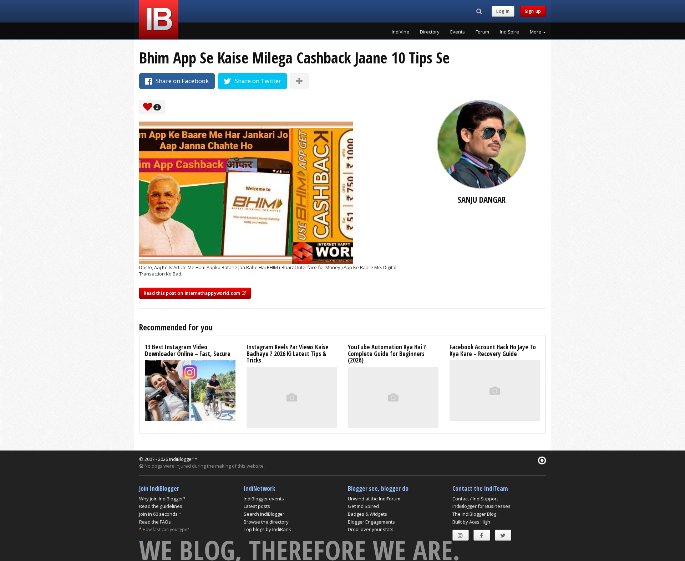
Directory (430, 32)
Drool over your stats (371, 529)
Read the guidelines (160, 506)
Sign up (533, 11)
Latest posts (257, 506)
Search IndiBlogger (264, 514)
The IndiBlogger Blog (474, 514)
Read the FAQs (155, 522)
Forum (482, 32)
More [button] (536, 32)
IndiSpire (509, 32)
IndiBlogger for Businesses (481, 506)
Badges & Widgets (367, 514)
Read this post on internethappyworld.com (193, 293)
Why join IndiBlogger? (162, 498)
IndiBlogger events (264, 498)
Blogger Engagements (371, 522)
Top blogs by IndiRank (267, 529)
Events (457, 32)
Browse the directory (266, 522)
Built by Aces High (471, 522)
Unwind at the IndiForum (374, 498)
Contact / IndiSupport (475, 498)
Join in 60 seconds (158, 514)
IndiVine (400, 32)
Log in (503, 11)
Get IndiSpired (363, 506)
